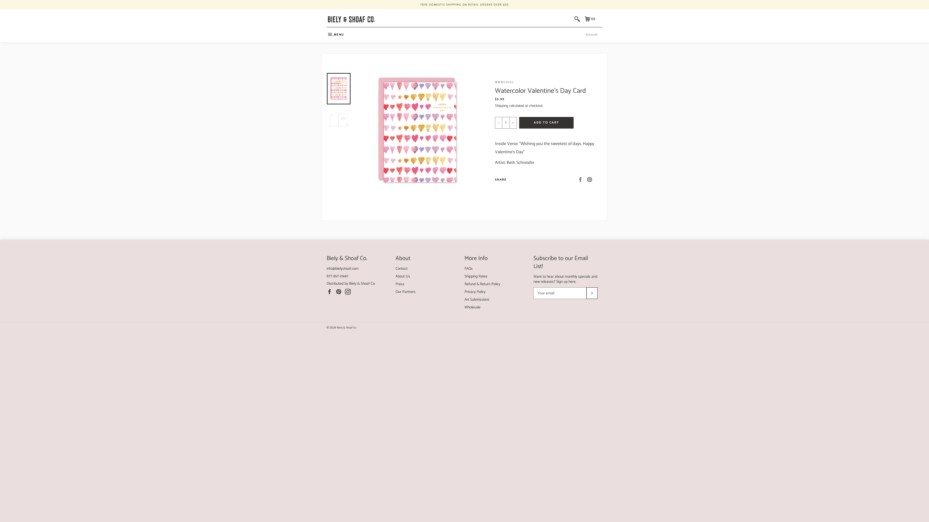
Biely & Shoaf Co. (362, 284)
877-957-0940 (337, 276)
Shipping (501, 106)
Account (591, 34)
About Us (403, 276)
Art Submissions (476, 300)
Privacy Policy (475, 292)
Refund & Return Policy (482, 284)
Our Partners (406, 292)
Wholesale (472, 307)
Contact (402, 269)
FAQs (468, 269)
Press (400, 284)
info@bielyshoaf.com (343, 269)
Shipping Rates (475, 276)
